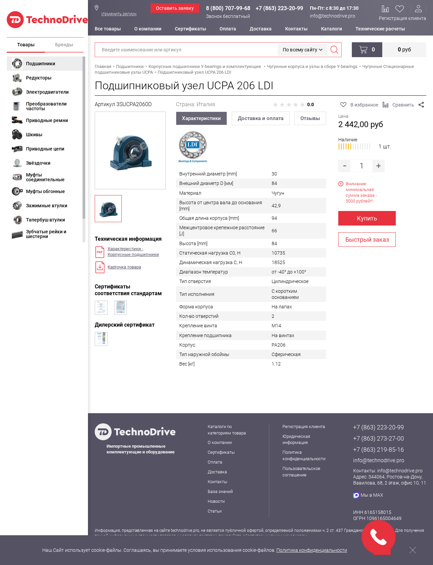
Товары (26, 44)
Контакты (296, 28)
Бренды (64, 44)
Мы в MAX (372, 495)
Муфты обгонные (45, 191)
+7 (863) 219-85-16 (378, 449)
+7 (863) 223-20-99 (279, 8)
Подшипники (40, 63)
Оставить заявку (175, 8)
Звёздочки (38, 163)
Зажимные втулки (46, 205)
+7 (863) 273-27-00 (378, 438)
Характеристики (201, 118)
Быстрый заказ (367, 239)
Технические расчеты (380, 28)
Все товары (108, 28)
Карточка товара (124, 266)
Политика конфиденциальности (311, 550)
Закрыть (412, 550)
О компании (147, 28)
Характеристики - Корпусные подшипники (133, 251)
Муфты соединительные (45, 177)
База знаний (220, 491)
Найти (334, 49)
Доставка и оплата (260, 118)
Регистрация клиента (402, 18)
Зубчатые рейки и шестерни (46, 234)
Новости (216, 501)
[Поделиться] (421, 105)
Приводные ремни (47, 120)
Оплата (228, 28)
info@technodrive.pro (332, 16)
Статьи (215, 511)
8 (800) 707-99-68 (228, 8)
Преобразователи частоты (46, 106)
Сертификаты (190, 28)
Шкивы (34, 134)
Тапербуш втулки (45, 219)
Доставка (261, 28)
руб (404, 49)
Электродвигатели (47, 92)
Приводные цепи (45, 148)
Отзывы (310, 118)
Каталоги (331, 28)
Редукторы (38, 77)
